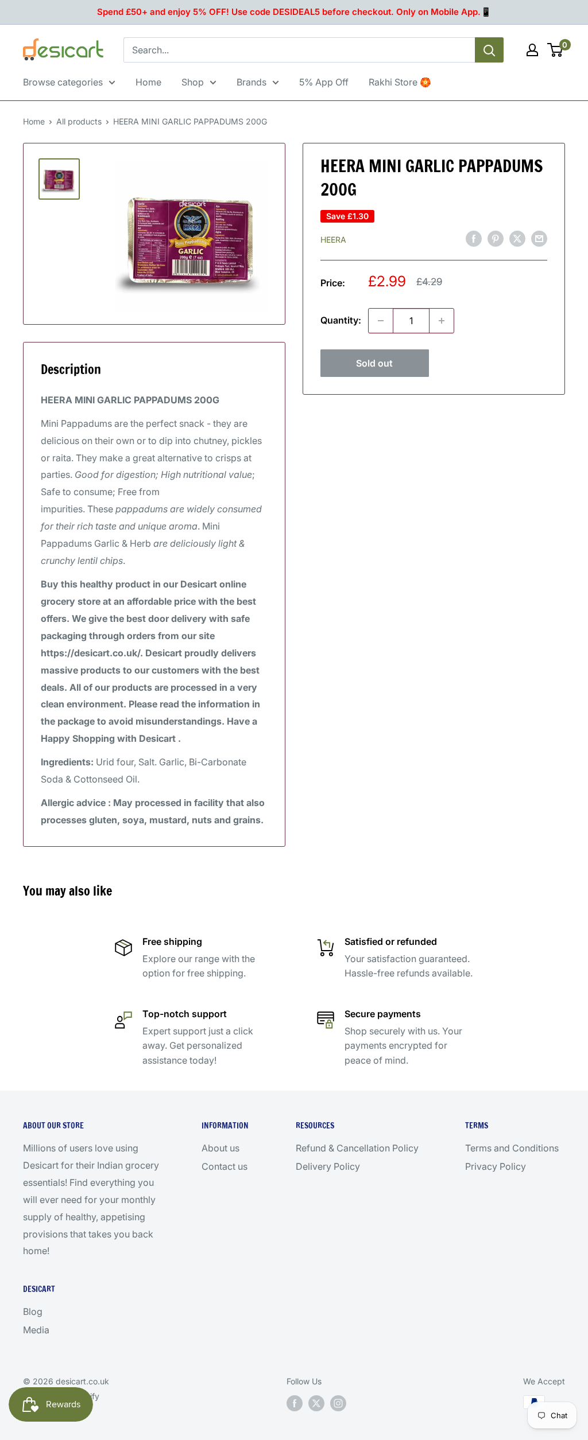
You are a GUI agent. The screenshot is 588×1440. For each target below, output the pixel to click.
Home (148, 82)
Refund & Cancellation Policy (357, 1148)
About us (220, 1148)
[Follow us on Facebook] (295, 1403)
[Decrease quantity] (381, 321)
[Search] (489, 50)
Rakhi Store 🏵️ (400, 82)
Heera (333, 239)
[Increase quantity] (442, 321)
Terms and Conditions (512, 1148)
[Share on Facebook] (474, 238)
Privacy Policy (495, 1166)
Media (36, 1330)
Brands (251, 82)
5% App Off (324, 82)
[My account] (532, 50)
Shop (192, 82)
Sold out (374, 363)
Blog (32, 1311)
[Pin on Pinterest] (496, 238)
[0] (555, 50)
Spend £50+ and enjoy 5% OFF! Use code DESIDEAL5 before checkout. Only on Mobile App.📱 (294, 11)
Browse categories (63, 82)
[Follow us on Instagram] (338, 1403)
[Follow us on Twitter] (316, 1403)
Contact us (224, 1166)
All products (79, 121)
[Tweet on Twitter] (517, 238)
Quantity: (340, 320)
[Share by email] (539, 238)
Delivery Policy (328, 1166)
